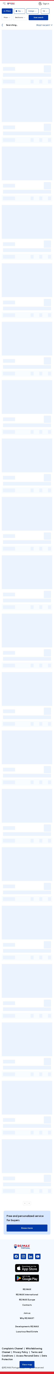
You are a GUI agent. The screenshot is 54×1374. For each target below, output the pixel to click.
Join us (27, 1313)
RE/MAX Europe (27, 1299)
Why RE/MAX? (27, 1318)
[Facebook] (16, 1256)
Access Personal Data (27, 1355)
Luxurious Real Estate (27, 1331)
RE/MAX (27, 1289)
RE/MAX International (27, 1294)
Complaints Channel (12, 1348)
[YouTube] (37, 1256)
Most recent (43, 24)
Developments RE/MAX (27, 1326)
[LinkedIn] (30, 1256)
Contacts (27, 1304)
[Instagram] (23, 1256)
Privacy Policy (20, 1352)
